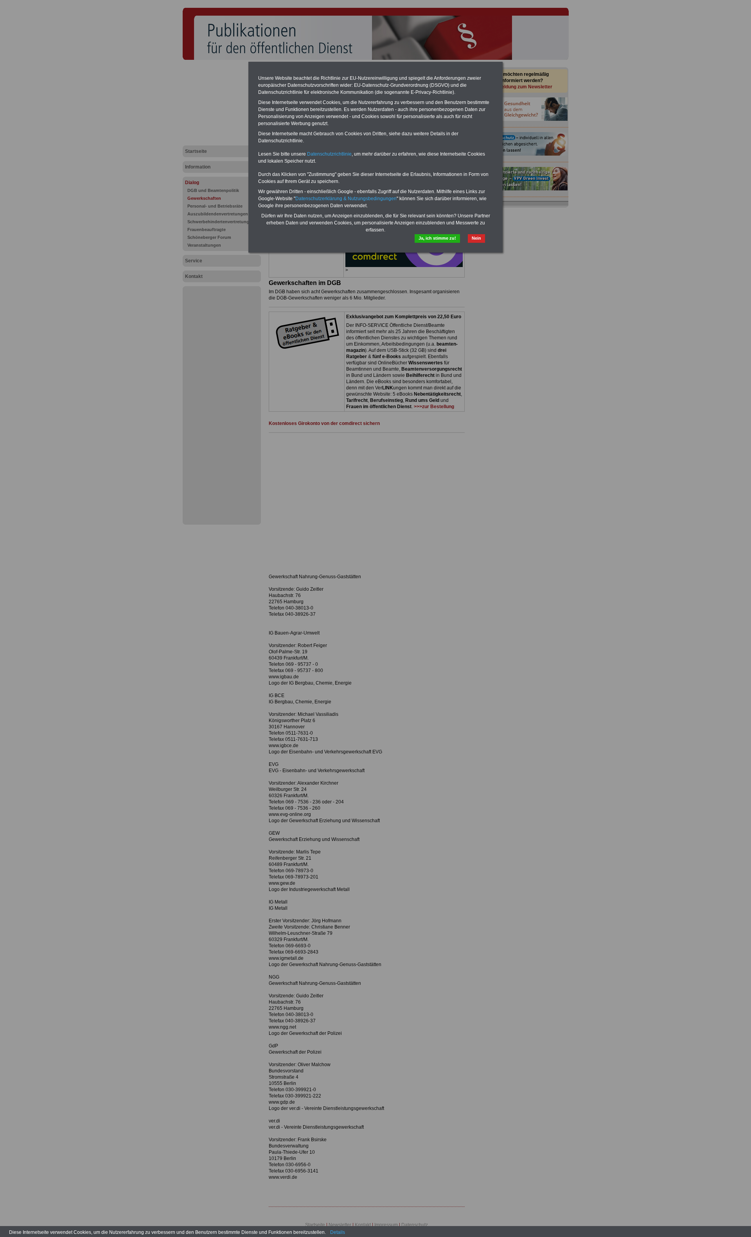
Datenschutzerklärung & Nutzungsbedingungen (346, 198)
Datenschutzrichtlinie (329, 154)
